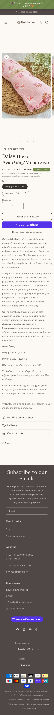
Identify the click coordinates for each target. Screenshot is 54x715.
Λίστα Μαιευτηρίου (15, 536)
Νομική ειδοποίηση (28, 708)
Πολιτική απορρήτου (16, 699)
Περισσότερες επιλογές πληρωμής (27, 232)
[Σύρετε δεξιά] (33, 141)
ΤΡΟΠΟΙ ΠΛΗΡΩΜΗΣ (17, 572)
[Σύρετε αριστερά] (20, 141)
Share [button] (8, 443)
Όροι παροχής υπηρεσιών (38, 699)
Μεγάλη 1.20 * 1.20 (15, 193)
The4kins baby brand (20, 691)
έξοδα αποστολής (35, 173)
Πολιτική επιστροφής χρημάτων (32, 695)
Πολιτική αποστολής (16, 704)
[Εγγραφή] (44, 511)
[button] (6, 22)
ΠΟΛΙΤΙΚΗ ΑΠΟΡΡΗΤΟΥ (18, 565)
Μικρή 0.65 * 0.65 (14, 186)
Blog (8, 529)
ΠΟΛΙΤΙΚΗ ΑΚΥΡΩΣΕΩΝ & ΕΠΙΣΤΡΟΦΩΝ (19, 557)
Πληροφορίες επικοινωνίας (38, 704)
